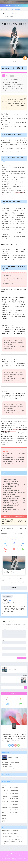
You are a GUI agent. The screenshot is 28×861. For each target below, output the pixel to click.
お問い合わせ (9, 855)
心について (4, 818)
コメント (4, 629)
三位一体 (4, 815)
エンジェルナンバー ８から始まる (10, 807)
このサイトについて (20, 699)
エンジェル (7, 582)
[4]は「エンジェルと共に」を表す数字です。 (14, 84)
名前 (3, 640)
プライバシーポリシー (18, 855)
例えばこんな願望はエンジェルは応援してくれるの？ (14, 842)
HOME (15, 853)
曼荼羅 (3, 821)
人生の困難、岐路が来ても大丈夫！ (12, 86)
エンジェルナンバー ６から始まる (10, 801)
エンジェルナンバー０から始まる (10, 809)
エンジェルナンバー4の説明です (10, 79)
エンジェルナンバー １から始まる (10, 787)
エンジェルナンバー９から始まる (10, 812)
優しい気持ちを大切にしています (14, 5)
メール (3, 645)
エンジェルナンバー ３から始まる (10, 793)
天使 (18, 582)
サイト (3, 651)
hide (12, 75)
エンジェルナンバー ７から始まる (10, 804)
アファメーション (6, 785)
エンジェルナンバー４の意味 (10, 82)
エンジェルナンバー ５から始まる (10, 798)
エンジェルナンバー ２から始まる (10, 790)
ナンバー (13, 582)
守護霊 (22, 582)
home (7, 699)
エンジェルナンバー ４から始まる (14, 578)
